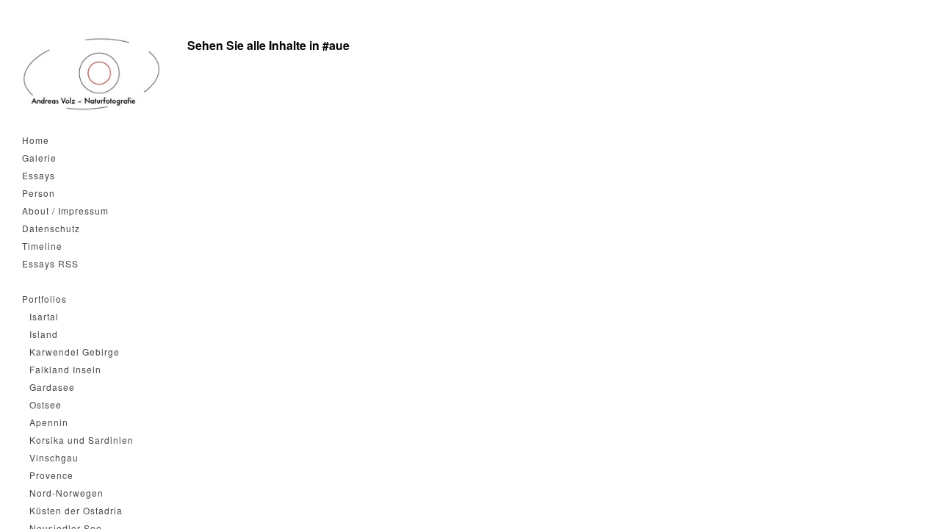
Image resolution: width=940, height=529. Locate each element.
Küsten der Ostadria (76, 510)
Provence (51, 475)
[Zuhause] (92, 74)
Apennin (48, 422)
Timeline (42, 246)
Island (43, 334)
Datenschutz (51, 228)
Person (38, 193)
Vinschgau (54, 457)
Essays (38, 175)
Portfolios (44, 298)
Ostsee (45, 404)
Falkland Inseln (65, 369)
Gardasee (52, 387)
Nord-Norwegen (66, 492)
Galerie (39, 157)
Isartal (44, 316)
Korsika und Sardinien (81, 439)
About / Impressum (65, 210)
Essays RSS (50, 263)
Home (35, 140)
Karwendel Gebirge (74, 351)
